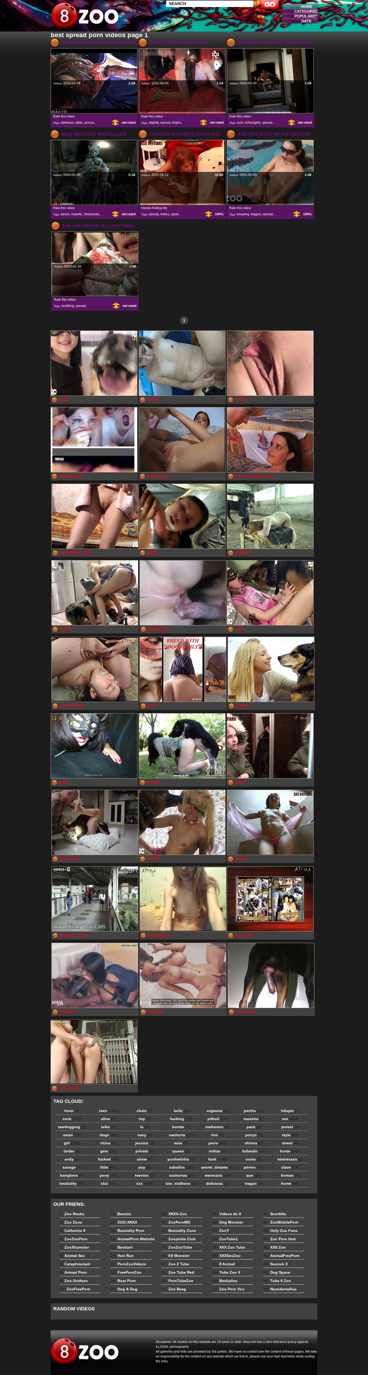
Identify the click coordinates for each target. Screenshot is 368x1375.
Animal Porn (73, 1272)
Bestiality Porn (127, 1230)
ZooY (221, 1230)
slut (108, 1183)
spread (165, 122)
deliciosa (217, 1183)
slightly (154, 122)
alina (108, 1119)
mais (181, 1143)
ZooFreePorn (75, 1289)
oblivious (67, 122)
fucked (108, 1159)
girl (72, 1143)
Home (306, 6)
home (290, 1183)
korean (290, 1175)
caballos (181, 1167)
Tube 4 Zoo (277, 1281)
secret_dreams (217, 1167)
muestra (254, 1119)
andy (71, 1159)
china (108, 1143)
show (145, 1159)
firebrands (91, 214)
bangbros (72, 1175)
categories (306, 11)
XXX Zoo (274, 1247)
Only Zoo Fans (280, 1230)
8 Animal (224, 1264)
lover (71, 1111)
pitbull (217, 1119)
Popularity (306, 16)
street (290, 1143)
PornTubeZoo (177, 1281)
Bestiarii (122, 1247)
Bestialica (225, 1281)
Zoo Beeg (174, 1289)
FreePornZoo (126, 1272)
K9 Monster (175, 1255)
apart (175, 214)
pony (108, 1175)
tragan (254, 1183)
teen (108, 1111)
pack (254, 1127)
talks (108, 1127)
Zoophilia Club (179, 1239)
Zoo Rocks (72, 1214)
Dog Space (276, 1272)
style (290, 1135)
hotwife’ (77, 214)
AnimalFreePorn (281, 1255)
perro (217, 1143)
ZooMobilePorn (280, 1222)
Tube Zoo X (226, 1272)
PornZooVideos (128, 1264)
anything (67, 306)
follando (254, 1151)
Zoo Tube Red (178, 1272)
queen (181, 1151)
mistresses (290, 1159)
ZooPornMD (176, 1222)
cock (72, 1119)
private (145, 1151)
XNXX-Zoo (174, 1214)
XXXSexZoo (227, 1255)
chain (145, 1111)
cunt (240, 122)
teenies (144, 1175)
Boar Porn (123, 1281)
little (108, 1167)
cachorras (181, 1175)
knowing (243, 214)
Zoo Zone (71, 1222)
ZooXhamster (74, 1247)
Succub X (275, 1264)
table (79, 122)
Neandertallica (280, 1289)
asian (72, 1135)
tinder (72, 1151)
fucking (181, 1119)
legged (256, 214)
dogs (108, 1135)
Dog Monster (228, 1222)
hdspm (290, 1111)
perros (254, 1167)
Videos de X (227, 1214)
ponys (254, 1135)
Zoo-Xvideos (74, 1281)
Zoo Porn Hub (279, 1239)
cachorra (181, 1135)
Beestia (121, 1214)
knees (165, 214)
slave (290, 1167)
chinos (254, 1143)
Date (306, 21)
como (254, 1159)
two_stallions (181, 1183)
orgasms (217, 1111)
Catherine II (72, 1230)
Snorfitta (274, 1214)
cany (144, 1135)
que (253, 1175)
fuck (217, 1159)
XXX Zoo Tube (229, 1247)
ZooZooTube (177, 1247)
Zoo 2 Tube (175, 1264)
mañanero (217, 1127)
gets (108, 1151)
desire (65, 214)
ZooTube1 (225, 1239)
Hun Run (122, 1255)
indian (217, 1151)
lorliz (181, 1111)
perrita (254, 1111)
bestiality (72, 1183)
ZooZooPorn (74, 1239)
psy (144, 1167)
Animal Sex (72, 1255)
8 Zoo (85, 17)
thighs (176, 122)
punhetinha (181, 1159)
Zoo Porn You (228, 1289)
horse (290, 1151)
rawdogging (72, 1127)
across (89, 122)
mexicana (217, 1175)
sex (290, 1119)
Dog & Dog (124, 1289)
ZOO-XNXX (124, 1222)
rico (217, 1135)
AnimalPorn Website (133, 1239)
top (145, 1119)
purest (290, 1127)
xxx (144, 1183)
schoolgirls (253, 122)
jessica (144, 1143)
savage (72, 1167)
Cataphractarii (75, 1264)
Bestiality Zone (179, 1230)
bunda (181, 1127)
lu (145, 1127)
